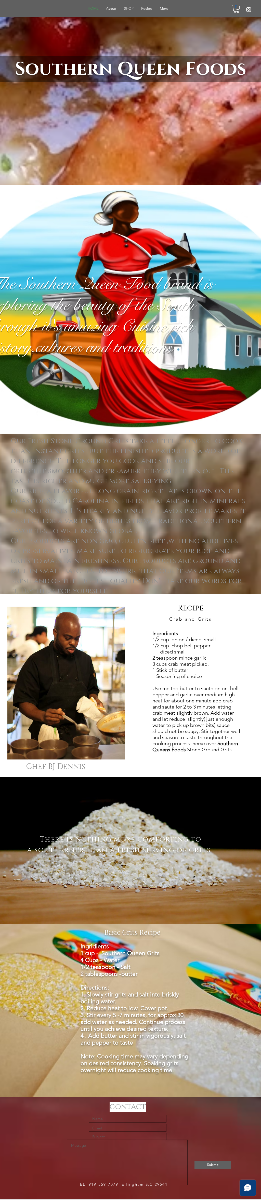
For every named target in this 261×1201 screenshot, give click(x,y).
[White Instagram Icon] (248, 9)
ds (235, 69)
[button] (236, 9)
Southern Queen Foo (119, 69)
